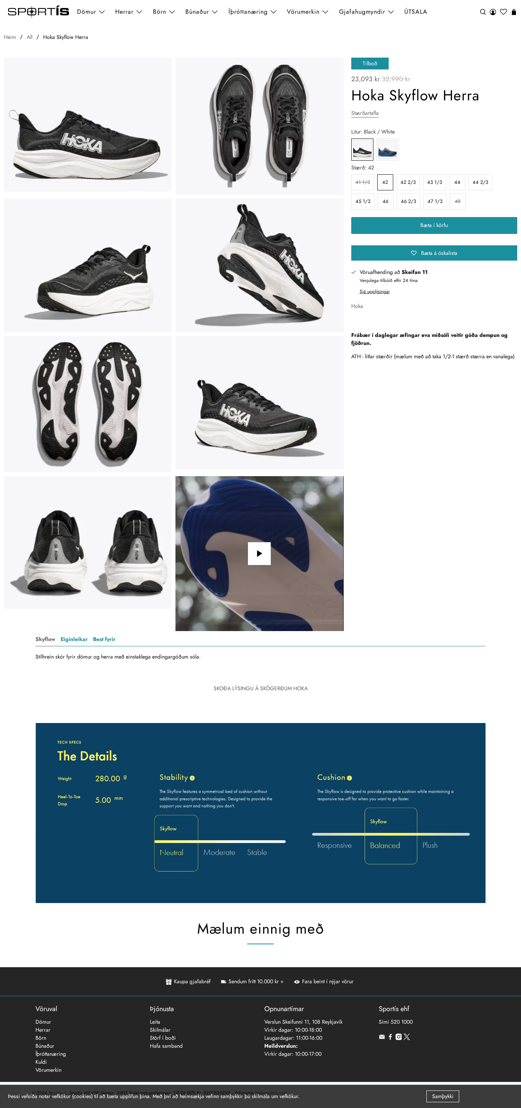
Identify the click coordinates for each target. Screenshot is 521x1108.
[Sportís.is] (38, 12)
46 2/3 (408, 201)
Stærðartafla (365, 113)
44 (457, 182)
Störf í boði (163, 1038)
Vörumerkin (303, 11)
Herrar (42, 1030)
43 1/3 (434, 182)
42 (385, 182)
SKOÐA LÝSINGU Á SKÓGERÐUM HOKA (261, 688)
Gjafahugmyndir (362, 11)
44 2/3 (480, 182)
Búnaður (44, 1046)
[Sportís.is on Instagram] (399, 1038)
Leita (155, 1022)
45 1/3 (362, 201)
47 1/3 (435, 201)
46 (385, 201)
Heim (10, 37)
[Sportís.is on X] (407, 1038)
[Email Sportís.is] (382, 1038)
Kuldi (41, 1062)
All (29, 37)
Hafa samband (166, 1046)
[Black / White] (88, 125)
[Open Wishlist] (503, 12)
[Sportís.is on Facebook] (390, 1038)
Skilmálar (160, 1030)
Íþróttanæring (248, 11)
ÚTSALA (416, 11)
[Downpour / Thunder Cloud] (387, 149)
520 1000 (402, 1022)
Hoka (357, 306)
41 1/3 (362, 182)
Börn (40, 1038)
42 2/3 (408, 182)
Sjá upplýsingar (375, 291)
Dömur (43, 1022)
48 (457, 201)
